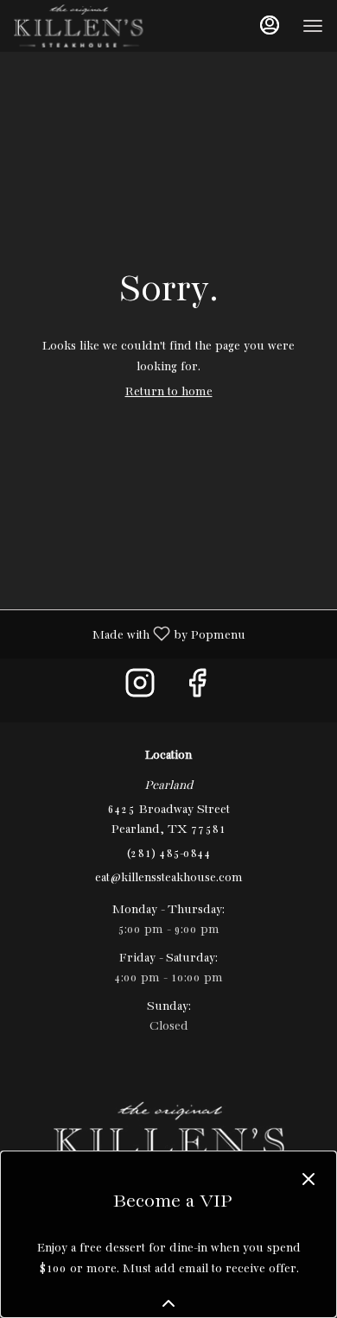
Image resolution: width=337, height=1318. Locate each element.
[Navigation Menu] (313, 26)
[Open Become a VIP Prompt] (168, 1303)
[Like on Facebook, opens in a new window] (197, 690)
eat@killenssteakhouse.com (169, 878)
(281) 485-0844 (168, 854)
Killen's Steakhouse (168, 1140)
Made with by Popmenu (129, 634)
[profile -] (269, 25)
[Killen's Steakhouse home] (91, 25)
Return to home (169, 392)
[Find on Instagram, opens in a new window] (140, 690)
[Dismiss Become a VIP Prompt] (308, 1179)
